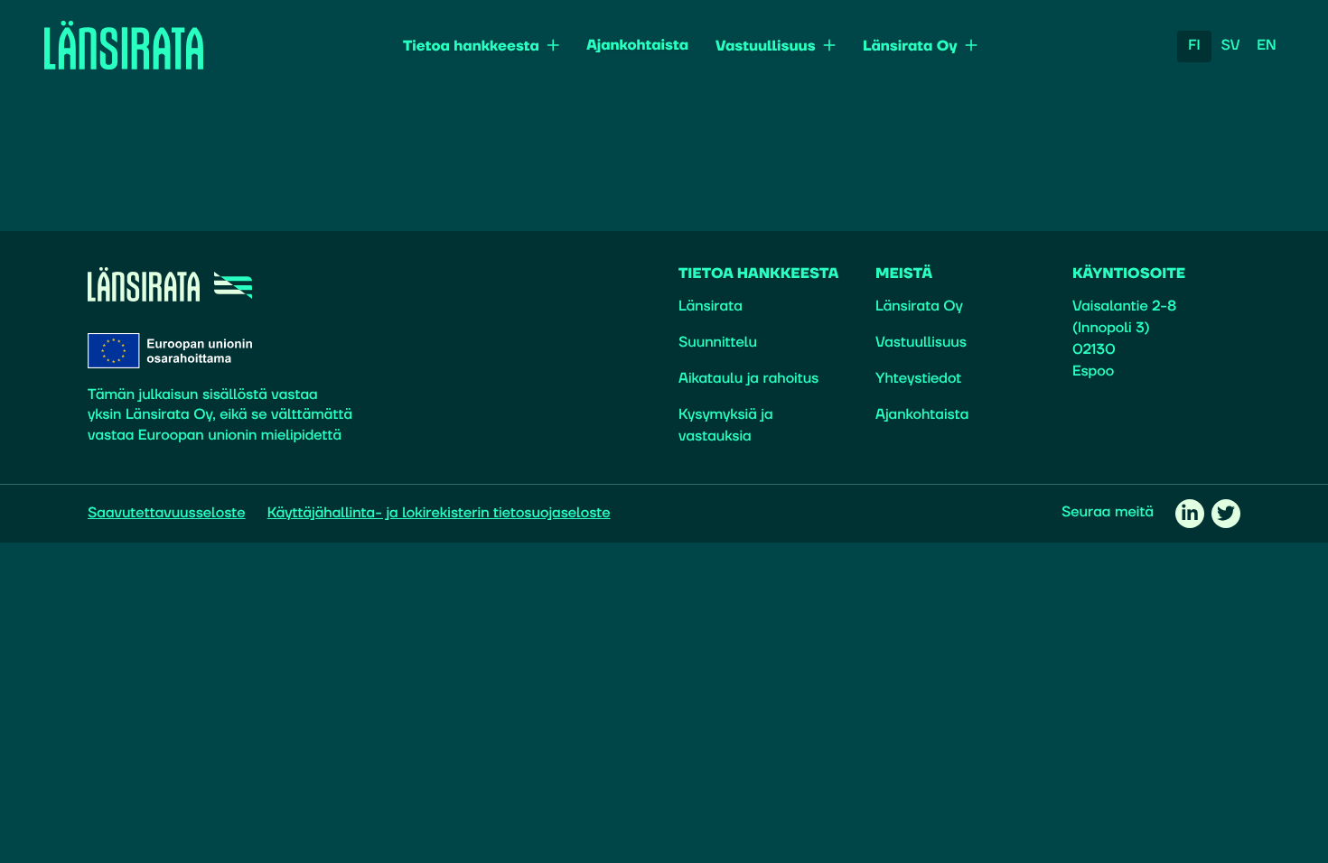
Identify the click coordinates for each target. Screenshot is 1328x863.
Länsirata (710, 307)
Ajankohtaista (637, 46)
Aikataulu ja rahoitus (748, 379)
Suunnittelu (717, 343)
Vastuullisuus (765, 47)
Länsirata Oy (910, 47)
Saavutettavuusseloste (167, 514)
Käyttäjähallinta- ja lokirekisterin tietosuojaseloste (439, 514)
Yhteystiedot (918, 379)
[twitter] (1225, 513)
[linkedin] (1189, 513)
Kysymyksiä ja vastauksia (725, 426)
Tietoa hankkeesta (471, 47)
